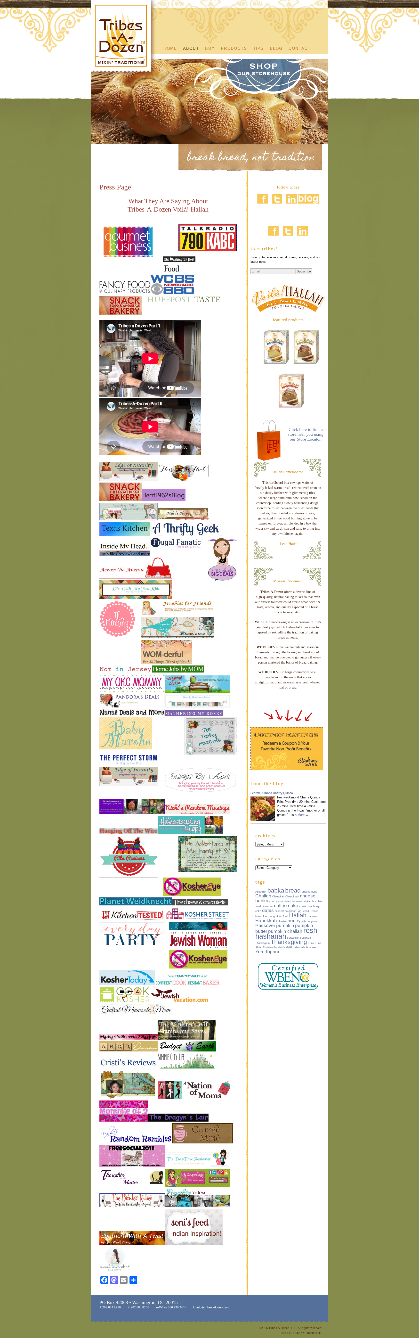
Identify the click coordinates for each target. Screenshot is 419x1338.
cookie (303, 906)
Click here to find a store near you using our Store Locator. (305, 434)
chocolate (284, 901)
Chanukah (278, 896)
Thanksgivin (262, 943)
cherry (273, 901)
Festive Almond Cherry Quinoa (271, 793)
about (191, 48)
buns (314, 891)
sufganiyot (293, 937)
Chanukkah (292, 896)
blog (276, 48)
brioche (306, 891)
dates (268, 910)
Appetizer (260, 891)
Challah (263, 895)
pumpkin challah (285, 931)
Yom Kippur (267, 951)
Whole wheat (308, 947)
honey (294, 920)
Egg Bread (303, 911)
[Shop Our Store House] (255, 81)
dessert (279, 911)
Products (234, 48)
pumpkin (285, 925)
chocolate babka (300, 901)
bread (293, 890)
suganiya (305, 937)
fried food (282, 916)
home (170, 48)
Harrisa (282, 921)
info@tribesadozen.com (212, 1307)
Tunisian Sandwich (274, 947)
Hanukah (312, 916)
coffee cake (286, 905)
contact (300, 48)
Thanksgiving (289, 942)
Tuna (311, 943)
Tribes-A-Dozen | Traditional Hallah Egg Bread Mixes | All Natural (123, 38)
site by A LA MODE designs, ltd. (302, 1333)
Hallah (297, 915)
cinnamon (267, 906)
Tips (258, 48)
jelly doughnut (310, 921)
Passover (265, 925)
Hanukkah (266, 920)
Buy (210, 48)
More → (303, 815)
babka (275, 890)
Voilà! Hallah (293, 947)
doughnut (290, 911)
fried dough (269, 916)
